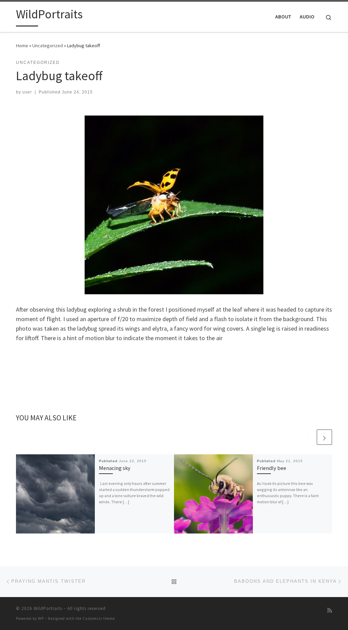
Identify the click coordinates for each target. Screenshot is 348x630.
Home (22, 45)
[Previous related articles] (308, 437)
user (27, 92)
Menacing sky (114, 468)
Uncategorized (47, 45)
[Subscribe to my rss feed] (329, 610)
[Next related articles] (324, 437)
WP (41, 618)
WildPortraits (48, 608)
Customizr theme (99, 618)
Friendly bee (271, 468)
